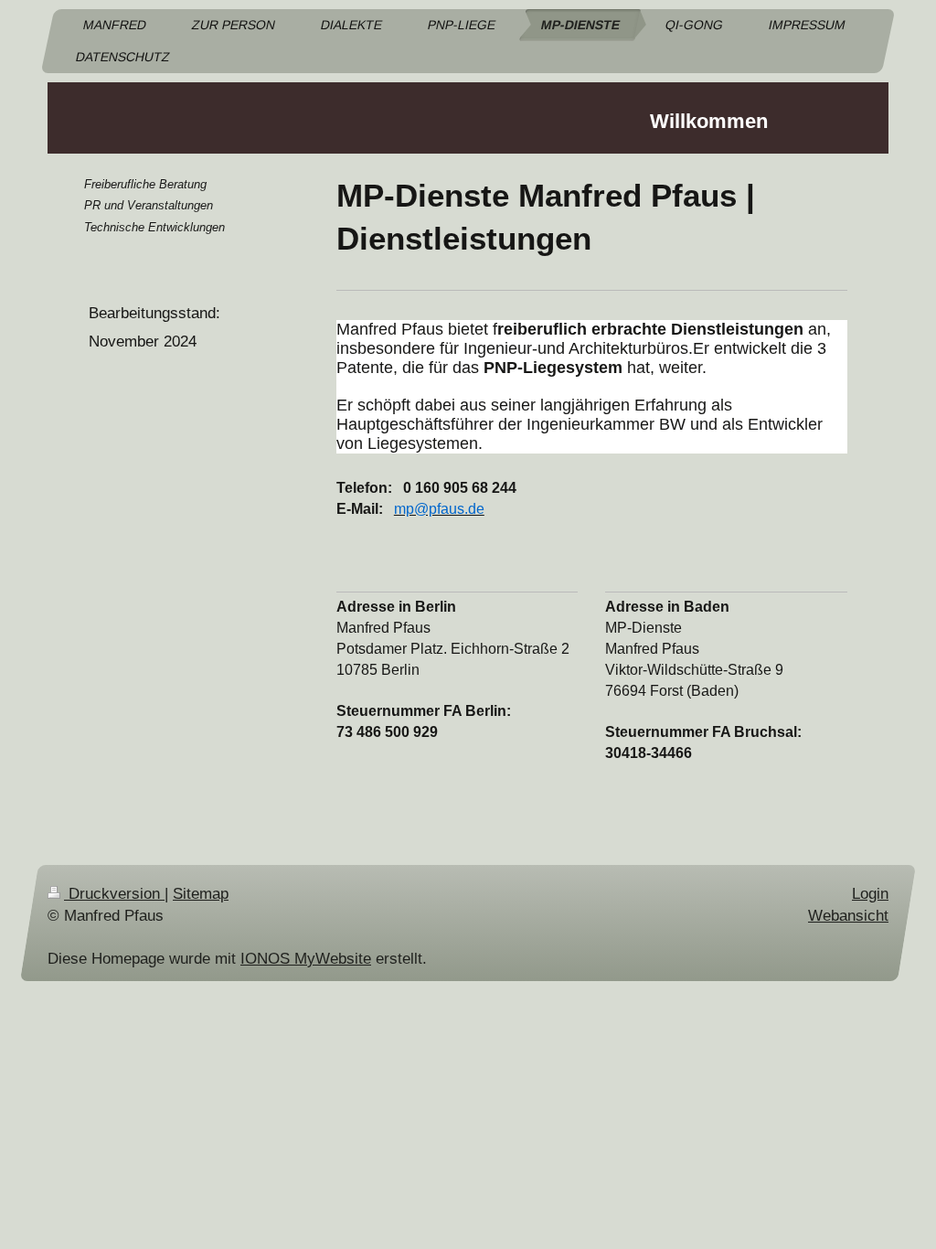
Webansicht (848, 915)
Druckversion (114, 893)
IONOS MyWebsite (305, 958)
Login (870, 893)
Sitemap (201, 893)
